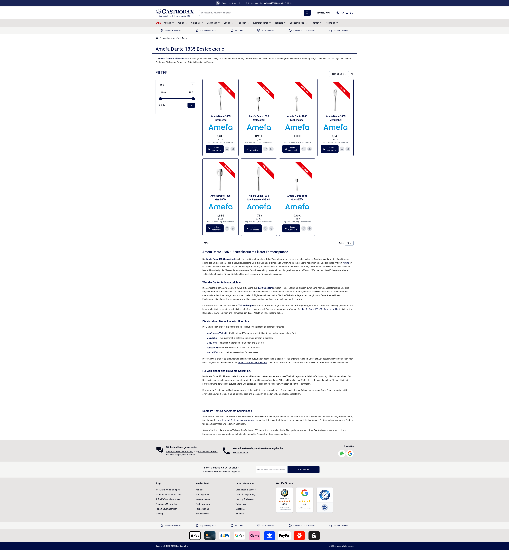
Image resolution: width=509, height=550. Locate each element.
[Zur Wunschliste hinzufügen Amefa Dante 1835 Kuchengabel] (303, 149)
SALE (158, 23)
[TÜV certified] (325, 507)
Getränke (195, 23)
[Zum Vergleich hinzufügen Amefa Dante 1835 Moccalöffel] (309, 228)
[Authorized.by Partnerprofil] (325, 495)
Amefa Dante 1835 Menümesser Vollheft (321, 309)
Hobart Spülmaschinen (166, 509)
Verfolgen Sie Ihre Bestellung (179, 451)
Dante (184, 38)
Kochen (167, 23)
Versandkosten (228, 142)
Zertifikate (240, 509)
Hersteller (330, 23)
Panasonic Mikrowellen (166, 504)
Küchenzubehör (260, 23)
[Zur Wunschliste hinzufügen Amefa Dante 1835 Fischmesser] (227, 149)
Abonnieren (303, 469)
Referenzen (241, 504)
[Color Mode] (351, 13)
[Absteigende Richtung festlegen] (352, 74)
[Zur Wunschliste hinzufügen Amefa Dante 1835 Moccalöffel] (303, 228)
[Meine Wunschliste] (342, 13)
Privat (327, 13)
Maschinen (212, 23)
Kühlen (181, 23)
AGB (331, 546)
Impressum (338, 546)
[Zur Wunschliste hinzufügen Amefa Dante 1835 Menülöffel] (227, 228)
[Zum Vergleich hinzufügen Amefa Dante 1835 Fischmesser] (232, 149)
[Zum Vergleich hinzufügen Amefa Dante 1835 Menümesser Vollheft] (271, 228)
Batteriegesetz (202, 513)
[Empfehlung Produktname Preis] (339, 74)
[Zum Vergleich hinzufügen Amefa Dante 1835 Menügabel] (347, 149)
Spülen (227, 23)
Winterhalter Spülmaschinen (169, 494)
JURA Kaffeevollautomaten (168, 499)
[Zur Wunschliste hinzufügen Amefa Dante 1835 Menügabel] (342, 149)
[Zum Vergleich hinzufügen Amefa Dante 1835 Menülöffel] (232, 228)
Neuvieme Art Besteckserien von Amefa (236, 420)
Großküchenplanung (245, 494)
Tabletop (279, 23)
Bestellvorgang (203, 504)
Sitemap (159, 513)
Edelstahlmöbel (297, 23)
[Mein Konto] (338, 13)
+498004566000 (240, 452)
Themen (315, 23)
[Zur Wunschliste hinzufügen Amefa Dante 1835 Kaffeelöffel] (265, 149)
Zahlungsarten (202, 494)
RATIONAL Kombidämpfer (168, 489)
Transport (241, 23)
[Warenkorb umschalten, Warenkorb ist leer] (347, 13)
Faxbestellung (202, 509)
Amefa (176, 38)
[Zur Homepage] (157, 38)
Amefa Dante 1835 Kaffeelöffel (252, 362)
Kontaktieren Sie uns (208, 451)
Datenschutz (348, 546)
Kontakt (199, 489)
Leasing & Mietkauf (245, 499)
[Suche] (307, 13)
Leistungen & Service (245, 489)
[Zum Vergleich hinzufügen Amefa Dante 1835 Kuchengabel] (309, 149)
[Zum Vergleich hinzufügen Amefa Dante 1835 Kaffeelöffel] (271, 149)
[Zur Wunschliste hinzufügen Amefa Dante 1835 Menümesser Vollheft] (265, 228)
